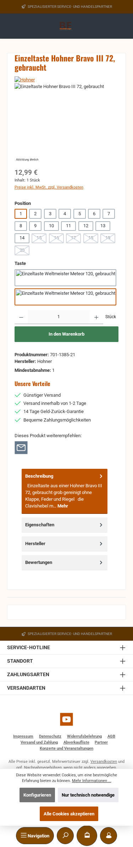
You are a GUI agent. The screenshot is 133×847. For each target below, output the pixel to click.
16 (59, 239)
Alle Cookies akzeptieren (69, 813)
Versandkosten (103, 761)
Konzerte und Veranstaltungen (66, 748)
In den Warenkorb (66, 334)
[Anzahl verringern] (21, 317)
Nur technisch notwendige (88, 795)
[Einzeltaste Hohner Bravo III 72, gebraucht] (66, 123)
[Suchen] (65, 835)
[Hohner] (66, 79)
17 (76, 239)
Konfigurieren (37, 795)
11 (68, 225)
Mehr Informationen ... (91, 780)
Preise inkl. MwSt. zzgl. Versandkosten (49, 187)
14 (22, 237)
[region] (66, 123)
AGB (111, 736)
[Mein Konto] (108, 835)
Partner (101, 742)
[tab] (64, 491)
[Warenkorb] (87, 835)
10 (51, 225)
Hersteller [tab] (35, 543)
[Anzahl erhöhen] (96, 317)
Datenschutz (50, 736)
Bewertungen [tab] (38, 562)
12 (85, 225)
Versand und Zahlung (39, 742)
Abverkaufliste (76, 742)
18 (93, 239)
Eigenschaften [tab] (39, 524)
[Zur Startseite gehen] (66, 26)
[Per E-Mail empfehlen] (21, 447)
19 (110, 239)
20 (24, 251)
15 (41, 239)
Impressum (23, 736)
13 (102, 225)
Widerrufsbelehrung (84, 736)
